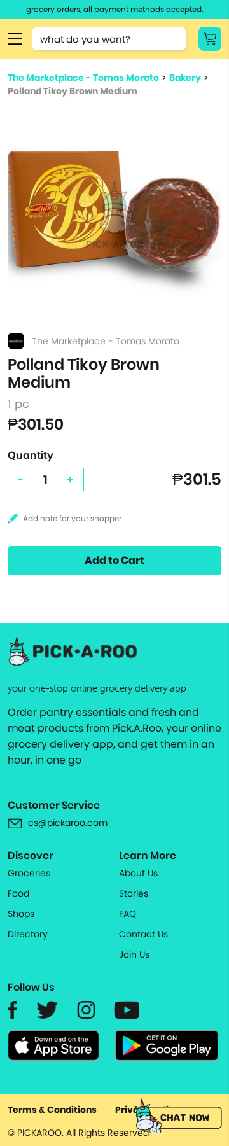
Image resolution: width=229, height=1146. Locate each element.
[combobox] (109, 38)
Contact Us (143, 934)
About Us (138, 873)
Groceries (29, 873)
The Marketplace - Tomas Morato (83, 77)
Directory (28, 934)
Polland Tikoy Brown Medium (72, 91)
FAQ (127, 913)
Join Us (134, 954)
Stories (133, 893)
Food (18, 893)
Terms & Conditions (52, 1109)
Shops (21, 913)
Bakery (185, 77)
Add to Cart (114, 560)
